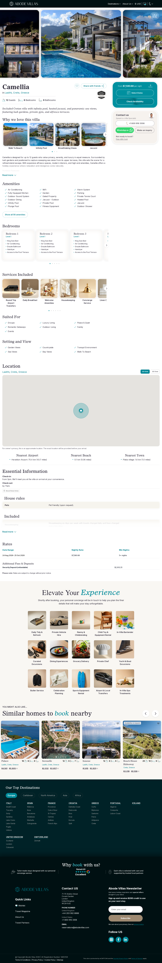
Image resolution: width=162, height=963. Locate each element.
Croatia (73, 803)
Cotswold (10, 847)
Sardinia (9, 817)
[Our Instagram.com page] (111, 939)
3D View (155, 371)
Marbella (30, 820)
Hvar (70, 817)
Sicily (8, 813)
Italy (9, 803)
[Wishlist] (144, 3)
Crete (16, 92)
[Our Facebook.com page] (118, 939)
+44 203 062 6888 (70, 913)
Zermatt (37, 841)
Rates (150, 86)
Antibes (51, 820)
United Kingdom (14, 837)
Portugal (115, 803)
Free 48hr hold (122, 139)
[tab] (52, 151)
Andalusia (31, 817)
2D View (145, 371)
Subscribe (125, 918)
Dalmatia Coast (74, 807)
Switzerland (41, 837)
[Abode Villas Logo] (23, 4)
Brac (70, 813)
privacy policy (138, 924)
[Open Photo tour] (154, 15)
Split (70, 823)
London (9, 844)
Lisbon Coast (115, 813)
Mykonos (95, 810)
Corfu (94, 807)
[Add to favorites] (76, 85)
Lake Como (10, 820)
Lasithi (8, 92)
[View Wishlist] (144, 3)
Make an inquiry (144, 130)
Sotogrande (32, 823)
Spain (30, 803)
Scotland (9, 841)
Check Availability (135, 101)
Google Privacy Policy (120, 958)
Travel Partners (22, 923)
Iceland (136, 803)
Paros (94, 817)
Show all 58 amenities (15, 214)
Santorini (95, 813)
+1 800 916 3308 (69, 920)
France (52, 803)
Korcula (71, 820)
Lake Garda (10, 823)
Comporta (114, 810)
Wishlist (21, 905)
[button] (101, 95)
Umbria (9, 830)
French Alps (52, 823)
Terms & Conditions (22, 960)
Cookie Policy (49, 960)
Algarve (113, 807)
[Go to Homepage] (34, 889)
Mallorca (30, 807)
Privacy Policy (37, 960)
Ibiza (29, 810)
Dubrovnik (73, 810)
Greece (25, 92)
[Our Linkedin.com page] (125, 939)
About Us (19, 917)
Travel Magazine (22, 911)
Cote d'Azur (52, 810)
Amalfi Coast (11, 807)
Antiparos (95, 820)
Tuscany (9, 810)
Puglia (8, 827)
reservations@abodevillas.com (75, 927)
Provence (52, 807)
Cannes (51, 817)
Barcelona (31, 813)
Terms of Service (137, 958)
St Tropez (52, 813)
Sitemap (60, 960)
